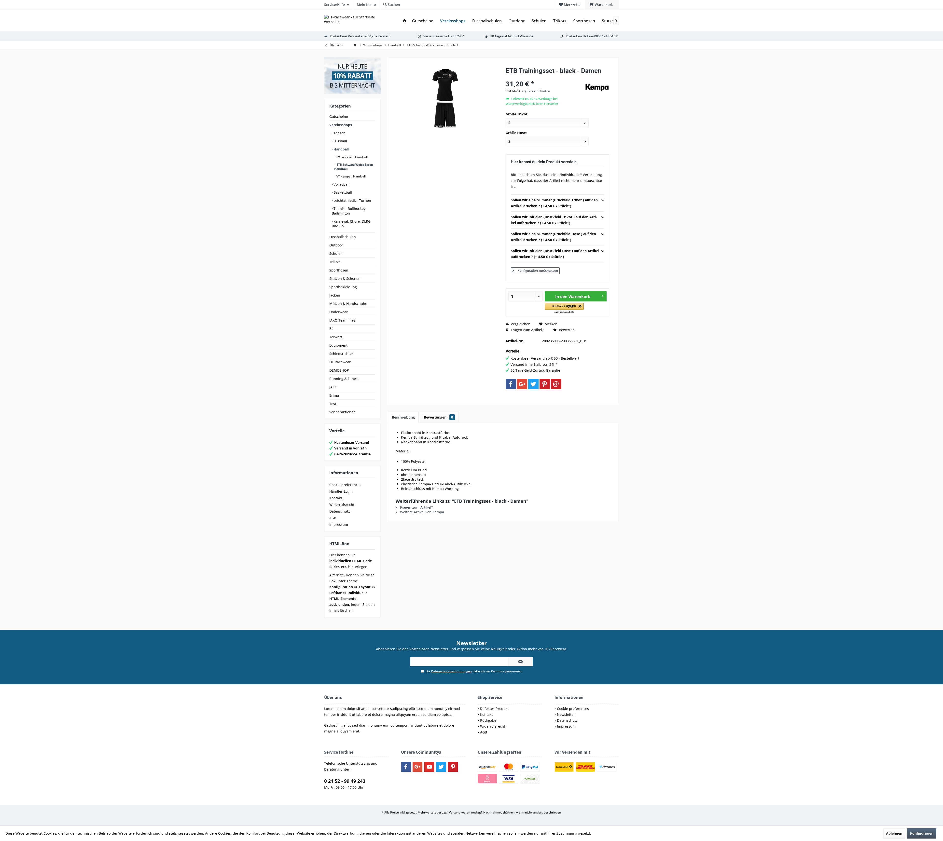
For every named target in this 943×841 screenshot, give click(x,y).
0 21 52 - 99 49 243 (344, 781)
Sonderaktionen (342, 412)
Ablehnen (894, 833)
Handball (341, 149)
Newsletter (566, 714)
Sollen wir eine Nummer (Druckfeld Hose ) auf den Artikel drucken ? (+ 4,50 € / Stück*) (553, 236)
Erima (334, 395)
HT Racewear (340, 362)
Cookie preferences (345, 484)
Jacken (334, 295)
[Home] (404, 21)
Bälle (333, 328)
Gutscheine (338, 116)
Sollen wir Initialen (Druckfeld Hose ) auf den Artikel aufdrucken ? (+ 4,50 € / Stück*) (555, 253)
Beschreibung (403, 417)
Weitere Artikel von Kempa (421, 512)
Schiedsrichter (341, 353)
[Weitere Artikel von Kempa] (597, 87)
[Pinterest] (545, 384)
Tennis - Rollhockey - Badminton (350, 211)
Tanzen (339, 133)
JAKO (333, 387)
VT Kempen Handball (351, 176)
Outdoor (336, 245)
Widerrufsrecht (341, 504)
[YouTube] (429, 767)
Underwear (338, 312)
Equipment (338, 345)
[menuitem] (602, 4)
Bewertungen (438, 417)
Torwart (335, 337)
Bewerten (566, 329)
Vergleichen (520, 324)
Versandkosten (459, 812)
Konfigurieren (921, 833)
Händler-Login (341, 491)
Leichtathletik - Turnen (352, 200)
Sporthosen (338, 270)
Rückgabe (488, 720)
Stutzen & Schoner (344, 278)
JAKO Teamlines (342, 320)
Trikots (335, 261)
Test (332, 403)
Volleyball (341, 184)
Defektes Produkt (494, 708)
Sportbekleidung (343, 287)
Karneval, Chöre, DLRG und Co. (351, 223)
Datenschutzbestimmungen (451, 671)
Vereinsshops (340, 124)
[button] (564, 308)
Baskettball (342, 192)
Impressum (338, 524)
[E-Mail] (556, 384)
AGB (332, 517)
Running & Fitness (344, 378)
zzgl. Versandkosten (536, 91)
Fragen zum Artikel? (526, 329)
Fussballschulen (342, 236)
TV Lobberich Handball (352, 157)
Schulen (336, 253)
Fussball (340, 141)
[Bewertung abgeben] (544, 77)
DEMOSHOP (339, 370)
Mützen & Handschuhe (348, 303)
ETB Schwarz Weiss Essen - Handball (354, 167)
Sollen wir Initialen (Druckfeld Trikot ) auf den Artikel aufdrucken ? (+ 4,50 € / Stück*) (554, 220)
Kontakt (335, 498)
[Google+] (522, 384)
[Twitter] (533, 384)
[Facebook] (511, 384)
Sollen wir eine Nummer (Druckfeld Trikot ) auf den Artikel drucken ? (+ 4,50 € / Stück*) (554, 203)
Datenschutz (339, 511)
